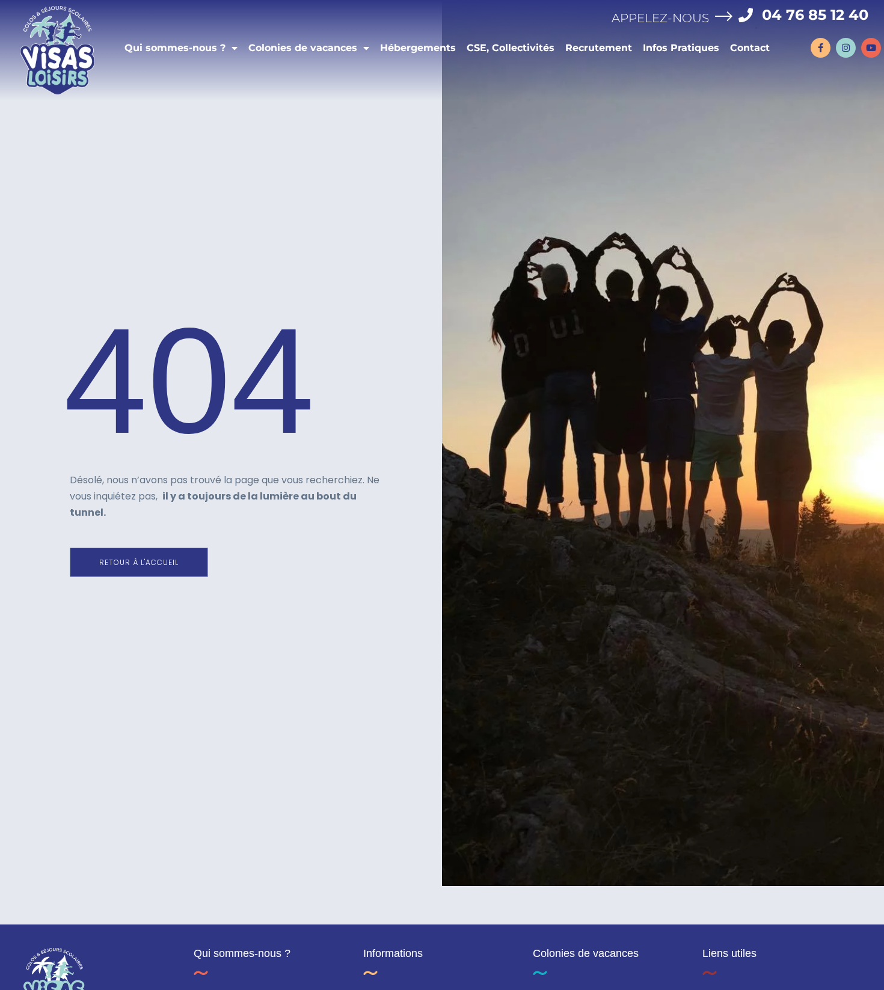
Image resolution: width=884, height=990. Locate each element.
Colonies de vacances (302, 47)
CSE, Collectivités (510, 47)
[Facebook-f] (820, 48)
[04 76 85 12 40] (745, 15)
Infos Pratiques (681, 47)
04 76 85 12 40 (815, 14)
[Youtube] (871, 48)
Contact (750, 47)
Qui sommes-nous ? (175, 47)
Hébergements (418, 47)
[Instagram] (846, 48)
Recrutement (598, 47)
